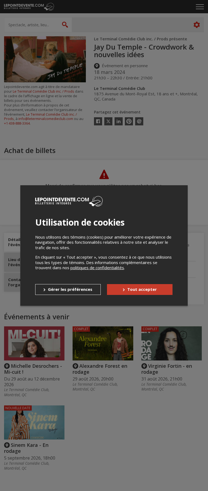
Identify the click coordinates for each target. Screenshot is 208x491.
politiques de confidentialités (97, 267)
